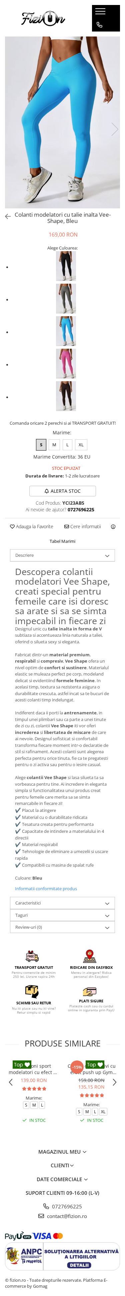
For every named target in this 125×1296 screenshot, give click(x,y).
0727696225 (66, 1206)
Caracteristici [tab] (28, 903)
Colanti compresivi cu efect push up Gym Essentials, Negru (92, 1069)
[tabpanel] (62, 122)
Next (114, 129)
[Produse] (101, 13)
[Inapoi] (5, 216)
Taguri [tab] (21, 915)
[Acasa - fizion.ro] (43, 18)
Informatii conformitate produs (46, 889)
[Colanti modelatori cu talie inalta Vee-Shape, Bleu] (62, 122)
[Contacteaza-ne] (99, 25)
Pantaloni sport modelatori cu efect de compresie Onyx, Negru (34, 1069)
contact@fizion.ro (66, 1216)
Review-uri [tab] (28, 927)
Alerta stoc (66, 491)
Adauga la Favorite (34, 526)
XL (81, 445)
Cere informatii (85, 526)
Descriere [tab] (24, 555)
